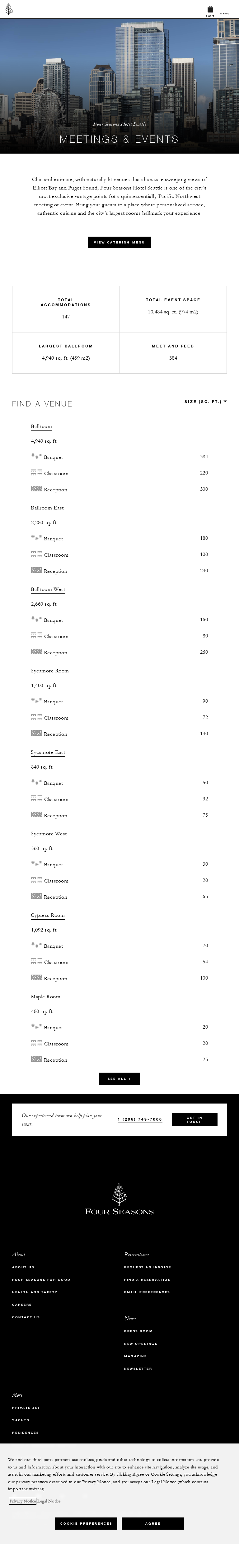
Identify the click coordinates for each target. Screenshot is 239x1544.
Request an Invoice (147, 1267)
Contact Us (26, 1317)
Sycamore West (49, 834)
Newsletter (138, 1369)
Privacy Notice (23, 1501)
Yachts (20, 1420)
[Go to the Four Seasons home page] (9, 9)
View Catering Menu (119, 242)
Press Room (138, 1331)
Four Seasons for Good (41, 1280)
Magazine (135, 1356)
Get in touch (195, 1120)
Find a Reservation (147, 1280)
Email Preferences (147, 1292)
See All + (119, 1079)
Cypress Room (48, 915)
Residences (25, 1433)
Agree (153, 1524)
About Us (23, 1267)
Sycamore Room (50, 671)
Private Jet (26, 1408)
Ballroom (41, 426)
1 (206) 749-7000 (140, 1119)
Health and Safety (35, 1292)
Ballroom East (47, 508)
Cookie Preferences (86, 1524)
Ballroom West (48, 589)
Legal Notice (48, 1501)
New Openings (140, 1344)
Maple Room (45, 997)
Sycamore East (48, 752)
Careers (22, 1305)
